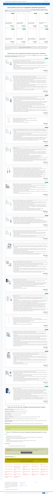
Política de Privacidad (22, 482)
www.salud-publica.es (9, 9)
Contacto (21, 486)
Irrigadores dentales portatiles (44, 466)
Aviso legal (21, 484)
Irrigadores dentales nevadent (8, 466)
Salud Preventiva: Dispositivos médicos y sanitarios (15, 1)
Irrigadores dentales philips (35, 466)
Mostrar (14, 456)
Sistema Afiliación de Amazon (23, 485)
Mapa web (36, 482)
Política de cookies (22, 483)
